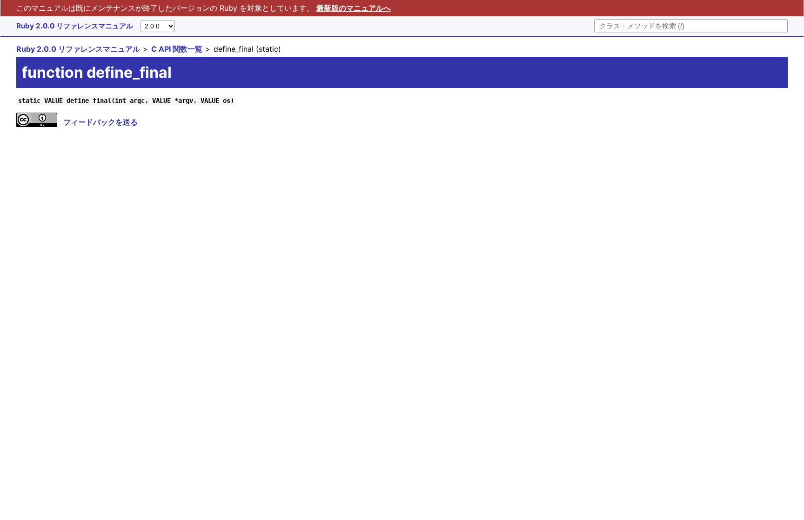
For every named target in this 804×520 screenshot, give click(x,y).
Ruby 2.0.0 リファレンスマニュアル (74, 25)
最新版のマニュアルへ (353, 8)
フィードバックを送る (100, 122)
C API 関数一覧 (176, 49)
